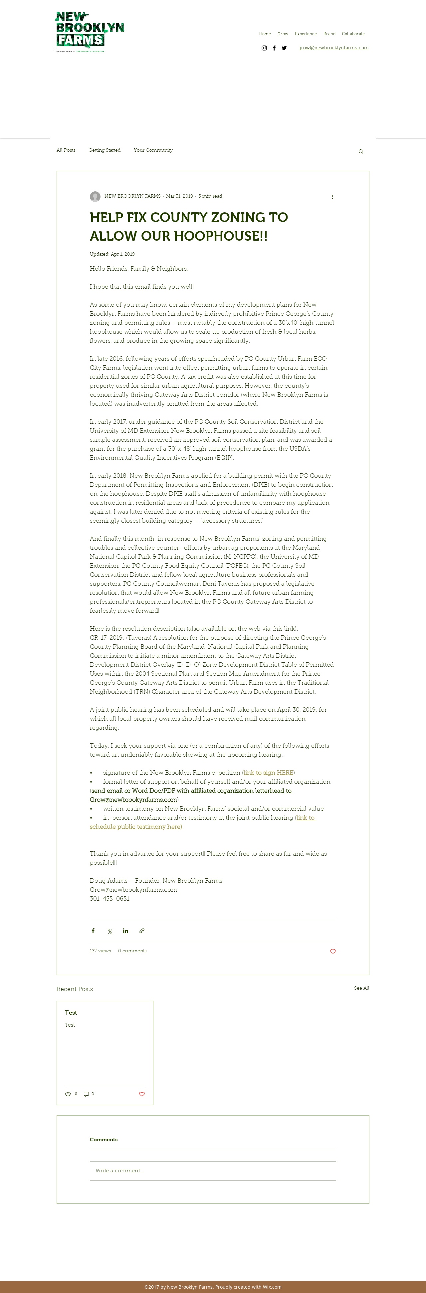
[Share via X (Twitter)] (109, 931)
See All (361, 988)
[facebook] (274, 48)
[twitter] (284, 48)
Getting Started (104, 150)
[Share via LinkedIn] (125, 931)
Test (71, 1012)
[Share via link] (142, 931)
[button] (283, 34)
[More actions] (332, 197)
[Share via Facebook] (93, 931)
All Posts (66, 150)
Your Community (153, 150)
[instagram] (264, 48)
